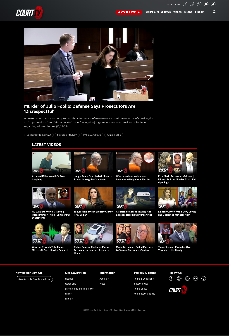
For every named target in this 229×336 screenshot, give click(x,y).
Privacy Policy (141, 283)
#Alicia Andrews (92, 135)
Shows (188, 12)
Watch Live (127, 12)
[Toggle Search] (214, 12)
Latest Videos (46, 145)
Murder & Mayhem (67, 135)
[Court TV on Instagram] (192, 5)
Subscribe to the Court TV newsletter (34, 279)
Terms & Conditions (144, 278)
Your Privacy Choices (144, 293)
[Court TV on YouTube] (206, 5)
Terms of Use (140, 288)
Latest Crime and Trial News (79, 288)
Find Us (199, 12)
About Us (104, 278)
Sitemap (69, 278)
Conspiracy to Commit (38, 135)
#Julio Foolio (114, 135)
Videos (177, 12)
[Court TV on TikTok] (213, 5)
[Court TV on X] (199, 5)
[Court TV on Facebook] (185, 5)
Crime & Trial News (158, 12)
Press (102, 283)
